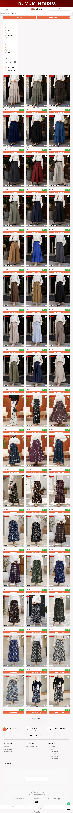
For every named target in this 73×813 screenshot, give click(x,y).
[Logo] (36, 9)
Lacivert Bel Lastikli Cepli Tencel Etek (33, 387)
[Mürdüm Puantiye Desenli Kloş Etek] (36, 451)
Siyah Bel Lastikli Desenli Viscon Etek (10, 507)
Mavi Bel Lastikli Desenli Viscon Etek (10, 708)
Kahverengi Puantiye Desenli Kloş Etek (56, 428)
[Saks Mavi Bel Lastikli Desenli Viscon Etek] (13, 651)
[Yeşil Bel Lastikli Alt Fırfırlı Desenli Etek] (36, 571)
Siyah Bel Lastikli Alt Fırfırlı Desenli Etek (33, 548)
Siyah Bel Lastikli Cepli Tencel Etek (55, 307)
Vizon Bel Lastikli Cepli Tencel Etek (55, 347)
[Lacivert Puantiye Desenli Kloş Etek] (13, 451)
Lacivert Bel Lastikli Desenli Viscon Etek (33, 708)
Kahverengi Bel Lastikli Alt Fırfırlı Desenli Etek (34, 507)
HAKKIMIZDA (6, 746)
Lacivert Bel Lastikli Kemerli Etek (32, 227)
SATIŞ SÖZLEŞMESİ (8, 749)
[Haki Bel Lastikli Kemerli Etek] (13, 211)
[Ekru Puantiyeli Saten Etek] (13, 411)
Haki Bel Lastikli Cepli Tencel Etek (9, 387)
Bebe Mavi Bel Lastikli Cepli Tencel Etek (33, 347)
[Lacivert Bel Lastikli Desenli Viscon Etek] (36, 691)
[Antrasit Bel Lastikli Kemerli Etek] (13, 171)
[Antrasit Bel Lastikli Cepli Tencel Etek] (59, 251)
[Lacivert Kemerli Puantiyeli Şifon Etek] (59, 451)
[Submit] (46, 779)
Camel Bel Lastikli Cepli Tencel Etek (33, 307)
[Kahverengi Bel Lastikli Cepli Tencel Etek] (13, 291)
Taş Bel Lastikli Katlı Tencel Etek (9, 107)
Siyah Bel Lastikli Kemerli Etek (54, 227)
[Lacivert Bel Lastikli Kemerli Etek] (36, 211)
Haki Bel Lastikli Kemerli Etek (8, 227)
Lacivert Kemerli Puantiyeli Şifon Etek (56, 468)
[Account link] (59, 9)
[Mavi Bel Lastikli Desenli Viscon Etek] (13, 691)
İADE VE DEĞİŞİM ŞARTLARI (31, 746)
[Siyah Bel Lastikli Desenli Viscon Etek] (13, 491)
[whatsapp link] (68, 804)
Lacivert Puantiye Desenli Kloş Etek (10, 468)
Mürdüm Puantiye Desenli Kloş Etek (33, 468)
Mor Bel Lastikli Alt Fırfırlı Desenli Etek (10, 588)
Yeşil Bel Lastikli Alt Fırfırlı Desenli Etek (33, 588)
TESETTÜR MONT (52, 762)
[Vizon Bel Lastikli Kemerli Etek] (13, 251)
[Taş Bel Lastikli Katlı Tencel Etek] (13, 91)
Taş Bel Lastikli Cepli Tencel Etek (55, 387)
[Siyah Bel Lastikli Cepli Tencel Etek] (59, 291)
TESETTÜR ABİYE (51, 748)
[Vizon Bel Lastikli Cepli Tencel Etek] (59, 331)
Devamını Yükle (36, 719)
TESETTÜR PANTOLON (53, 751)
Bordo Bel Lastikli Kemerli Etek (32, 187)
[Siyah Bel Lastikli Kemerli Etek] (59, 211)
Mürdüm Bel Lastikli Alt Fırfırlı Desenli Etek (57, 507)
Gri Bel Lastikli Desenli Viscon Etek (55, 668)
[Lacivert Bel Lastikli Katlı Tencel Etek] (13, 131)
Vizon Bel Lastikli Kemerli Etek (9, 267)
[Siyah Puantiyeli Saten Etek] (36, 411)
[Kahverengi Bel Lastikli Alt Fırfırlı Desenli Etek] (36, 491)
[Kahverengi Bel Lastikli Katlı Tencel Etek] (59, 91)
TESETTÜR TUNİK (52, 749)
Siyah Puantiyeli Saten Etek (31, 428)
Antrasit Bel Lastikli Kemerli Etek (9, 187)
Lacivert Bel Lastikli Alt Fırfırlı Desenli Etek (11, 548)
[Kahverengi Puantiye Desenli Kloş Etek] (59, 411)
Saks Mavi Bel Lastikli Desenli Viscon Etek (11, 668)
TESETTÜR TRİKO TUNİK (53, 758)
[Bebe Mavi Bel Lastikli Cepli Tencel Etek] (36, 331)
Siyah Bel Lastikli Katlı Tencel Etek (32, 147)
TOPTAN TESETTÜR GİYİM (9, 766)
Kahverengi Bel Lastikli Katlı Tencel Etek (56, 107)
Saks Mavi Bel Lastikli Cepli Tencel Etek (33, 267)
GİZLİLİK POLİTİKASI (8, 751)
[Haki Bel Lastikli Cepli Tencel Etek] (13, 371)
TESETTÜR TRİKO (52, 760)
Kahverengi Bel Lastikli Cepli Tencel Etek (11, 307)
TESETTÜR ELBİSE (52, 755)
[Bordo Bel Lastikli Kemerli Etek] (36, 171)
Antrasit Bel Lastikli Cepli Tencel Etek (56, 267)
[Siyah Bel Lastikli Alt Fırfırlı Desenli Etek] (36, 531)
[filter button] (15, 62)
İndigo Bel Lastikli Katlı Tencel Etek (55, 147)
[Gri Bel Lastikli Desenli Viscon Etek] (59, 651)
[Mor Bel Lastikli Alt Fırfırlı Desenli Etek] (13, 571)
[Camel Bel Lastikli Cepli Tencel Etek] (36, 291)
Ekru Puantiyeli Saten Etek (8, 428)
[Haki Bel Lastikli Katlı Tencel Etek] (36, 91)
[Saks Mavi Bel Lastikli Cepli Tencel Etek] (36, 251)
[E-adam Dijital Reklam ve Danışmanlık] (36, 811)
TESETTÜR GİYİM (51, 746)
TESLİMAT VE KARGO (8, 748)
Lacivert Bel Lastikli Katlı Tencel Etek (10, 147)
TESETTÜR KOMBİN (52, 753)
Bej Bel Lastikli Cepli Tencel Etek (9, 347)
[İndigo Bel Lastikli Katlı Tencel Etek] (59, 131)
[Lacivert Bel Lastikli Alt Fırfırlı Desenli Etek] (13, 531)
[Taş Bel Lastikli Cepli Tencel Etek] (59, 371)
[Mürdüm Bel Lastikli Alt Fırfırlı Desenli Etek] (59, 491)
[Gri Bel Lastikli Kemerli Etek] (59, 171)
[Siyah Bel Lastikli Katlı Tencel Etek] (36, 131)
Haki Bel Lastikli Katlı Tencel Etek (32, 107)
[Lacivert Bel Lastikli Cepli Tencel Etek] (36, 371)
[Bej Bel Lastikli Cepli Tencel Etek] (13, 331)
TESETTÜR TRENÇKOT (53, 756)
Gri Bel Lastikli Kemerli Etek (54, 187)
